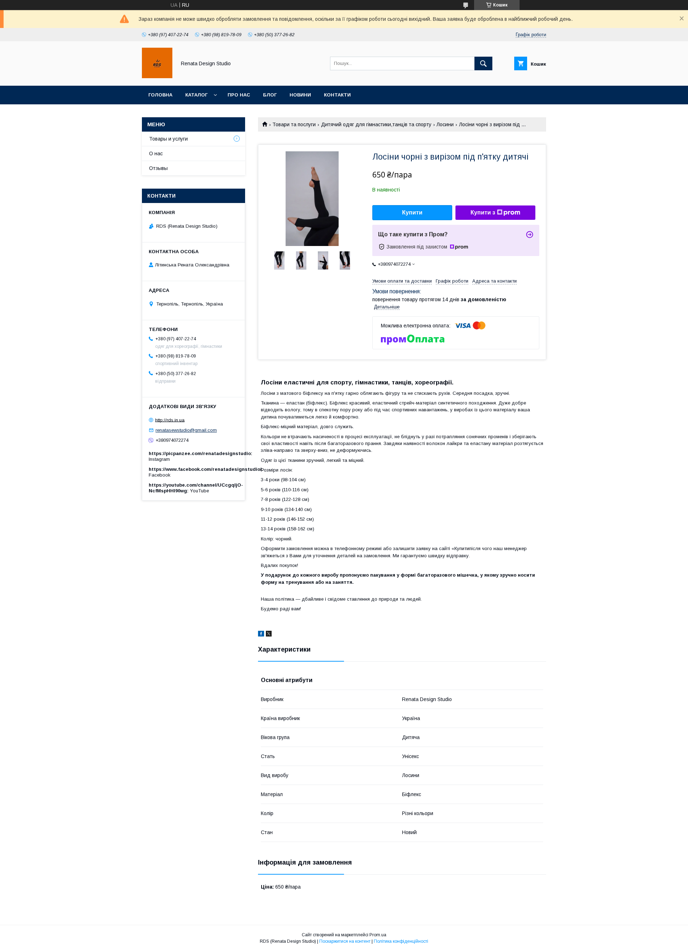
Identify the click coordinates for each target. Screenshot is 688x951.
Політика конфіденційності (401, 941)
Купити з (482, 212)
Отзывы (158, 168)
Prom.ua (377, 934)
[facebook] (261, 635)
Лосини (445, 124)
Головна (160, 95)
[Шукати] (483, 63)
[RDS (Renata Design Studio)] (157, 76)
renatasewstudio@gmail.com (186, 430)
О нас (156, 153)
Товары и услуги (168, 139)
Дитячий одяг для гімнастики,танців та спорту (376, 124)
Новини (300, 95)
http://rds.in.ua (170, 419)
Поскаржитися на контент (345, 941)
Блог (270, 95)
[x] (269, 635)
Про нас (239, 95)
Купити (412, 212)
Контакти (337, 95)
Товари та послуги (294, 124)
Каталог (196, 95)
